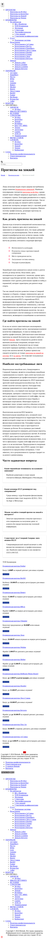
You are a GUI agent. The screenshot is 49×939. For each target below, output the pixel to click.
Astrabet (13, 83)
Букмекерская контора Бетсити (15, 710)
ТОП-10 (18, 134)
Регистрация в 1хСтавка (24, 44)
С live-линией (20, 34)
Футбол (18, 109)
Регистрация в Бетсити (23, 58)
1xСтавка (13, 73)
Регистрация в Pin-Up (23, 46)
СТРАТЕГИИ (15, 115)
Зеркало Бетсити (21, 69)
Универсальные (21, 136)
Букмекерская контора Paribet (14, 566)
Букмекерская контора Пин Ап (15, 724)
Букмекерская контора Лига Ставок (16, 698)
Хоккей (17, 121)
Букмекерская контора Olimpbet (15, 621)
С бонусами (19, 30)
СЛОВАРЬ (14, 140)
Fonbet (12, 95)
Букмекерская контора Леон (13, 635)
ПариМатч (14, 75)
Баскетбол (18, 119)
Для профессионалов (23, 32)
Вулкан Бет (14, 99)
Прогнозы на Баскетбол (19, 14)
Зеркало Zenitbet (21, 65)
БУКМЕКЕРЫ (11, 20)
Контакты (14, 158)
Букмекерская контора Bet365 (14, 578)
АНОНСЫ (14, 107)
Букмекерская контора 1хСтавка (15, 737)
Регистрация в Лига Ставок (25, 50)
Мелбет (13, 87)
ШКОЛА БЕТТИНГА (18, 111)
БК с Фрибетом (21, 24)
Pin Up (12, 77)
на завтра (17, 356)
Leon (12, 81)
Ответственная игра (18, 156)
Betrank (12, 340)
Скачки (17, 132)
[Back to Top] (2, 937)
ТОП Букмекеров (21, 26)
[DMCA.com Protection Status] (8, 773)
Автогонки (19, 130)
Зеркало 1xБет (20, 63)
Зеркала (13, 61)
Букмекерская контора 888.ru (14, 607)
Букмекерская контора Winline (14, 647)
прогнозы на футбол (30, 192)
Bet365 (12, 93)
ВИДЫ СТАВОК (16, 138)
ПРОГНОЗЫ (10, 10)
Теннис (17, 128)
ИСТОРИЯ (14, 113)
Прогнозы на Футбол (18, 12)
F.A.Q (12, 38)
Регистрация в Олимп (23, 54)
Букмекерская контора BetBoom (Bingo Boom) (20, 674)
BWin (12, 79)
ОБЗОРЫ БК (10, 71)
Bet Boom (13, 97)
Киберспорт (19, 150)
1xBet (12, 101)
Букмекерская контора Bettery (14, 592)
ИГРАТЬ (6, 574)
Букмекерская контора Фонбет (14, 686)
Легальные (19, 28)
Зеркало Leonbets (21, 67)
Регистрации (15, 42)
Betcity (12, 89)
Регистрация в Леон (22, 56)
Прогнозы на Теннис (18, 18)
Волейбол (18, 123)
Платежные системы (23, 40)
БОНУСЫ (9, 103)
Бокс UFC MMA (21, 126)
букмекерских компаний (24, 189)
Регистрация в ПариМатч (24, 48)
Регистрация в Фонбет (23, 52)
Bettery (12, 85)
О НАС (8, 152)
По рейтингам (15, 22)
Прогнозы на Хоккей (18, 16)
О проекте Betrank (12, 766)
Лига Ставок (15, 91)
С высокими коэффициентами (26, 36)
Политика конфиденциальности (22, 154)
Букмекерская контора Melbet (14, 659)
